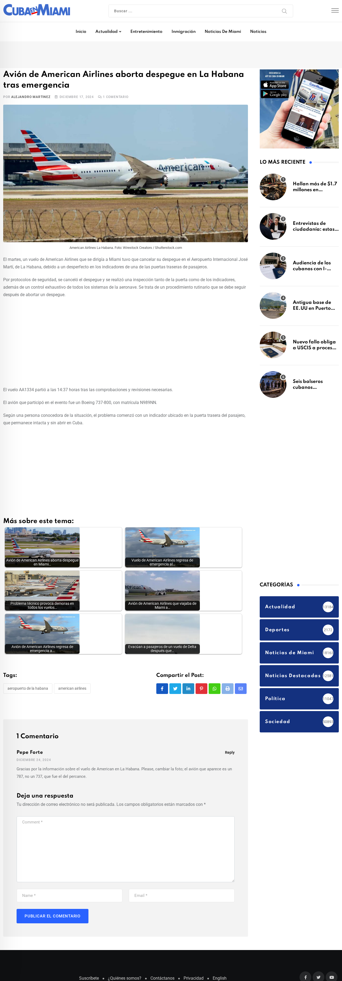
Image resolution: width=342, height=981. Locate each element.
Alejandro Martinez (30, 98)
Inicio (81, 32)
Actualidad (106, 32)
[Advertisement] (125, 342)
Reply (230, 754)
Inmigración (184, 32)
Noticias (258, 32)
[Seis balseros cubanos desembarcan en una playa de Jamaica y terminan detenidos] (273, 387)
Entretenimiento (146, 32)
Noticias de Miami (223, 32)
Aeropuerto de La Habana (27, 689)
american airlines (72, 689)
